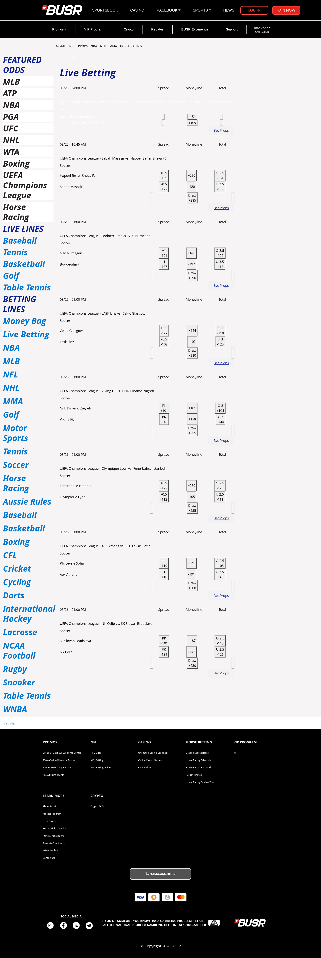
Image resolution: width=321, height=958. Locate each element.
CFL (10, 555)
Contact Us (49, 857)
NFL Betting (96, 760)
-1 (163, 264)
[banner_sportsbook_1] (147, 57)
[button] (73, 57)
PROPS (83, 46)
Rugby (15, 668)
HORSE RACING (131, 46)
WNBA (15, 709)
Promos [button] (58, 29)
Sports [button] (200, 10)
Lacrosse (20, 632)
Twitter (77, 925)
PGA (11, 116)
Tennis (15, 252)
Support (232, 29)
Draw (192, 197)
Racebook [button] (167, 10)
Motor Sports (15, 432)
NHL (103, 46)
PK (164, 408)
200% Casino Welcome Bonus (59, 760)
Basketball (24, 263)
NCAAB (61, 46)
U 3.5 (220, 264)
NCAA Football (19, 650)
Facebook (64, 925)
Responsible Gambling (55, 828)
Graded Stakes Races (197, 752)
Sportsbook (105, 10)
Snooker (19, 682)
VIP (235, 752)
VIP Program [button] (93, 29)
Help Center (49, 821)
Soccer (16, 464)
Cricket (17, 568)
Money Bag (24, 320)
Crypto (129, 29)
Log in (254, 10)
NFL (72, 46)
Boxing (16, 163)
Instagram (51, 925)
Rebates (157, 29)
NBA (94, 46)
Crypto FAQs (97, 806)
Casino (137, 10)
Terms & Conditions (53, 843)
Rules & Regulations (53, 835)
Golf (11, 275)
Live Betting (26, 334)
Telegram (90, 925)
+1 (163, 253)
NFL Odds (95, 752)
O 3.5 (220, 253)
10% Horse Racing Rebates (57, 767)
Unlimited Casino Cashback (153, 752)
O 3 (220, 330)
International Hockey (29, 613)
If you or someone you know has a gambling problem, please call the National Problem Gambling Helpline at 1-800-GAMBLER (153, 923)
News (228, 10)
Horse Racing (16, 212)
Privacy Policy (50, 850)
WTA (11, 151)
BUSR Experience (194, 29)
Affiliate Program (52, 813)
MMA (113, 46)
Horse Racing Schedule (198, 760)
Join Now (286, 10)
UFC (10, 128)
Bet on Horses (194, 775)
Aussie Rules (27, 501)
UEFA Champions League (25, 185)
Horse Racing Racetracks (199, 767)
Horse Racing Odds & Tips (200, 782)
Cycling (17, 581)
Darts (13, 595)
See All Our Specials (53, 775)
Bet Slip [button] (9, 723)
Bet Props (221, 130)
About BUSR (49, 806)
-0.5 (163, 186)
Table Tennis (27, 287)
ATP (10, 93)
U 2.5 (220, 186)
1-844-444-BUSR (163, 874)
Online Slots (144, 767)
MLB (11, 81)
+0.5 (163, 175)
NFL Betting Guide (100, 767)
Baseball (20, 240)
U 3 (220, 341)
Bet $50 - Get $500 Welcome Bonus (62, 752)
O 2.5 (220, 175)
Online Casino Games (150, 760)
